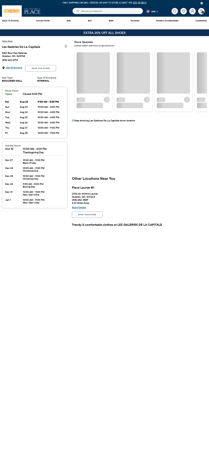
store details (79, 207)
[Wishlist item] (184, 13)
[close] (201, 3)
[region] (104, 2)
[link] (175, 11)
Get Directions (14, 67)
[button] (150, 11)
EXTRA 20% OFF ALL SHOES (105, 33)
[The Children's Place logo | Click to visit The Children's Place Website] (32, 11)
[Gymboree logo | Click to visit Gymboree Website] (12, 11)
